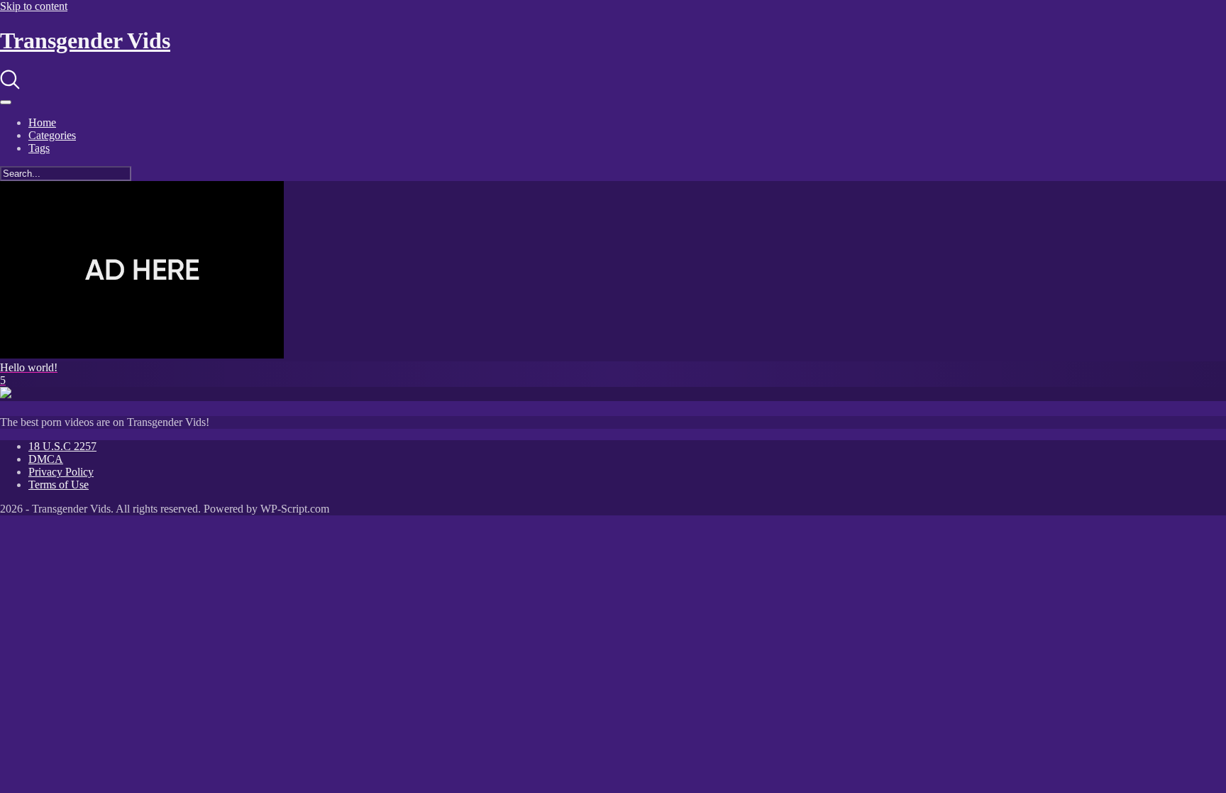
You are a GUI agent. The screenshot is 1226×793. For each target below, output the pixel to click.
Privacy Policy (61, 472)
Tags (39, 148)
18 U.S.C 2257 (62, 446)
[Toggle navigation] (5, 102)
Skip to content (33, 6)
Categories (52, 135)
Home (42, 122)
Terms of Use (58, 484)
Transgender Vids (85, 40)
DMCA (45, 459)
